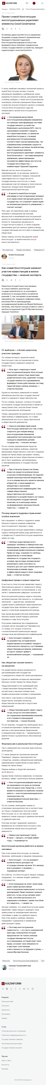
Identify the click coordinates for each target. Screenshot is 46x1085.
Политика (5, 1006)
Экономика (6, 1014)
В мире (4, 1018)
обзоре (33, 239)
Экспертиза (7, 250)
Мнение (6, 961)
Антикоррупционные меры (12, 1044)
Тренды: (5, 9)
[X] (19, 29)
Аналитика (6, 1010)
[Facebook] (15, 29)
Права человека (23, 250)
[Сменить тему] (35, 3)
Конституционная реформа (25, 961)
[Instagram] (3, 29)
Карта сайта (6, 1060)
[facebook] (15, 989)
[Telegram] (11, 29)
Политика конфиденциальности (14, 1035)
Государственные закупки (12, 1048)
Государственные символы (12, 1039)
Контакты (5, 1065)
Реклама (5, 1069)
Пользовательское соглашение (14, 1031)
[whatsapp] (7, 29)
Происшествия (7, 1001)
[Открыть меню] (42, 3)
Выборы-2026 (14, 9)
